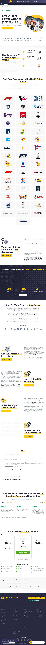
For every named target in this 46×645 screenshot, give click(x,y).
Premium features (27, 409)
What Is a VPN (15, 611)
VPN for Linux (3, 619)
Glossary (14, 620)
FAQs (24, 627)
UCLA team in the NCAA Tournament (32, 314)
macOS (26, 313)
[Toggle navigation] (44, 4)
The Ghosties (9, 502)
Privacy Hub (14, 612)
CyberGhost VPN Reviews (28, 611)
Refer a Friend (15, 628)
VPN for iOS (3, 623)
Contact (36, 612)
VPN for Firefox (3, 616)
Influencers (14, 627)
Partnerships (14, 633)
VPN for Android (4, 615)
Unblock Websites (26, 615)
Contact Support (26, 628)
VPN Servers (15, 619)
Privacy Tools (15, 615)
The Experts (3, 502)
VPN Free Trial (26, 612)
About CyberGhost (38, 611)
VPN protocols (37, 354)
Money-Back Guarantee (16, 616)
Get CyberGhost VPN (9, 466)
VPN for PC (3, 611)
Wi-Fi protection (35, 402)
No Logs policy (10, 430)
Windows (23, 313)
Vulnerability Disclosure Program (16, 632)
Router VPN (3, 620)
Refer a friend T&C (38, 616)
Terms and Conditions (38, 615)
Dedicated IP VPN (27, 616)
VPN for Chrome (4, 612)
